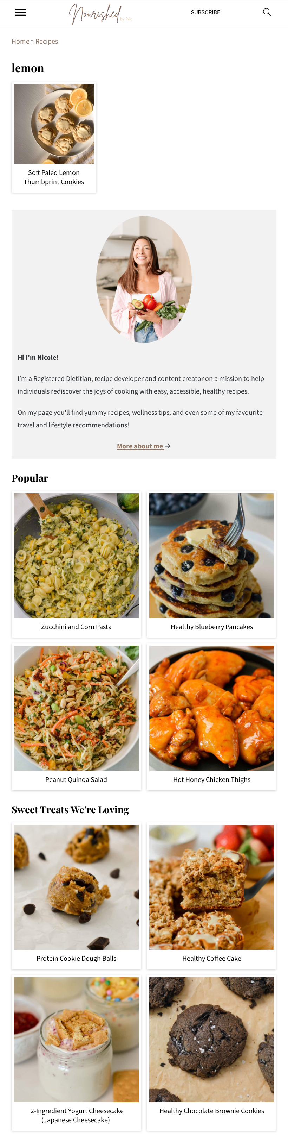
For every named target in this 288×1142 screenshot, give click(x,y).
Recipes (46, 41)
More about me (140, 446)
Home (21, 41)
